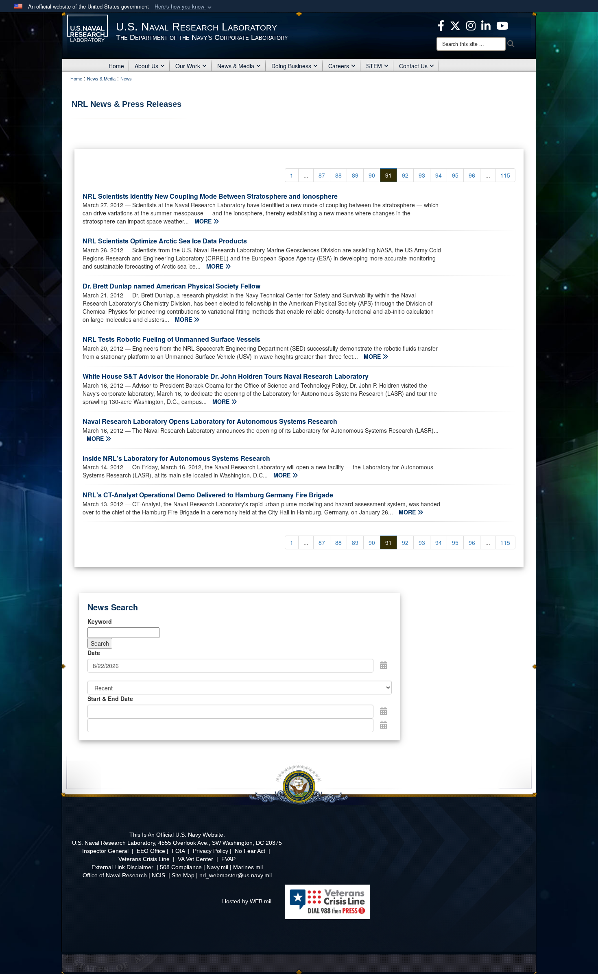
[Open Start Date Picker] (384, 710)
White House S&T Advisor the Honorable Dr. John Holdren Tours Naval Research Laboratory (226, 376)
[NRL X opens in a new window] (455, 25)
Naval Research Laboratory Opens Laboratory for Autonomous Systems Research (210, 421)
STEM (374, 66)
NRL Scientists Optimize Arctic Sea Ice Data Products (165, 240)
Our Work (187, 66)
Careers (338, 66)
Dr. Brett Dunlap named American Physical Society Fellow (171, 286)
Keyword (99, 621)
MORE (203, 221)
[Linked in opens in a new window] (486, 25)
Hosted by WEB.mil (246, 901)
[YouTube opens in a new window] (502, 25)
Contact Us (413, 66)
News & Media (235, 66)
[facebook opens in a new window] (441, 25)
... (305, 175)
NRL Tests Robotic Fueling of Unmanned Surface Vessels (171, 339)
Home (116, 66)
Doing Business (291, 66)
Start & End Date (110, 698)
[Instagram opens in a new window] (471, 25)
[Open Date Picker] (384, 664)
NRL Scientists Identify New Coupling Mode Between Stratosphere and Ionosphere (210, 196)
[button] (184, 6)
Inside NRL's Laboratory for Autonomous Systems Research (176, 458)
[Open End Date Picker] (384, 724)
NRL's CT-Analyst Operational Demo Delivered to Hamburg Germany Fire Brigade (208, 494)
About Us (146, 66)
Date (93, 653)
